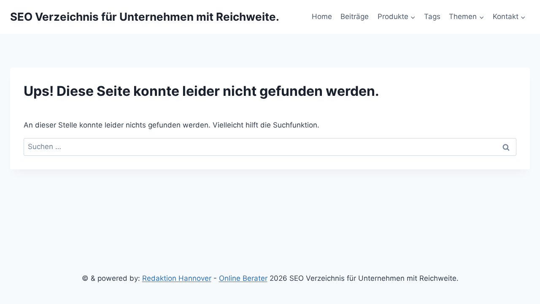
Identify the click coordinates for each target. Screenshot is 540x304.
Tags (432, 16)
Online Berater (243, 278)
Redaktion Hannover (176, 278)
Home (322, 16)
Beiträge (354, 16)
